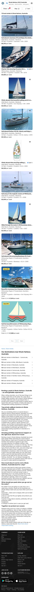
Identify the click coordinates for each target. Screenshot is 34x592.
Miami (3, 557)
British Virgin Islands (7, 559)
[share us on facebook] (5, 573)
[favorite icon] (30, 17)
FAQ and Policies (6, 539)
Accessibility (21, 589)
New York (4, 555)
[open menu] (32, 3)
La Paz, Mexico (22, 555)
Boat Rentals (21, 537)
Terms (8, 589)
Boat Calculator (22, 541)
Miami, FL (20, 561)
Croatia (3, 561)
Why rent (20, 535)
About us (4, 535)
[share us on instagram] (8, 573)
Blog (2, 537)
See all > (3, 565)
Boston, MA (21, 559)
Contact (3, 541)
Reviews (20, 543)
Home (3, 348)
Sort (28, 8)
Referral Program (22, 549)
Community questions (24, 547)
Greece (3, 563)
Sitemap (14, 589)
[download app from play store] (7, 581)
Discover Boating (22, 545)
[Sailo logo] (4, 586)
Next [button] (21, 341)
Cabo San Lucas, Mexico (24, 557)
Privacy (3, 589)
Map (16, 8)
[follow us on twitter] (2, 573)
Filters (6, 8)
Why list (20, 539)
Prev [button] (12, 341)
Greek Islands (21, 563)
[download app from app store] (21, 581)
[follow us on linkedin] (11, 573)
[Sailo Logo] (2, 3)
